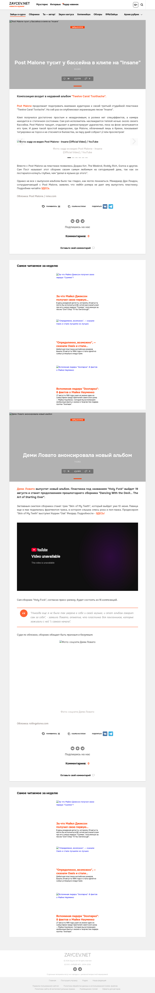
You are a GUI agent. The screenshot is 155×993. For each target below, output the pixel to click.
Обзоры (98, 14)
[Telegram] (111, 206)
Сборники (34, 14)
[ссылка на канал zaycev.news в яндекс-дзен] (77, 221)
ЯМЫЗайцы (112, 14)
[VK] (105, 206)
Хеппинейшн (83, 14)
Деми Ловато (26, 489)
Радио (85, 980)
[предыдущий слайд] (21, 141)
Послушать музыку (69, 980)
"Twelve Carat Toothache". (88, 96)
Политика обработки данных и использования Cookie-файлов (91, 986)
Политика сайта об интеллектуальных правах (55, 989)
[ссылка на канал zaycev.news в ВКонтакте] (72, 221)
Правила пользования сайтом (46, 986)
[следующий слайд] (134, 141)
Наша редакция (99, 980)
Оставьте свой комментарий (75, 248)
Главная (52, 980)
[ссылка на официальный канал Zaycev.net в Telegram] (80, 969)
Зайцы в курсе (18, 14)
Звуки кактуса (66, 14)
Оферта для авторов (111, 989)
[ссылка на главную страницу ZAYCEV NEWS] (19, 4)
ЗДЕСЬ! (100, 513)
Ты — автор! (49, 14)
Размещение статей (88, 989)
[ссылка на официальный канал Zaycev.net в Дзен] (75, 969)
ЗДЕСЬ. (45, 188)
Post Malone (24, 106)
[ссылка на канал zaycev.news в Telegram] (82, 221)
